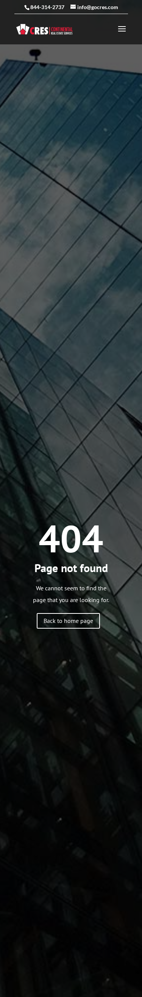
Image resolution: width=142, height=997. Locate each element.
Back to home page (68, 620)
